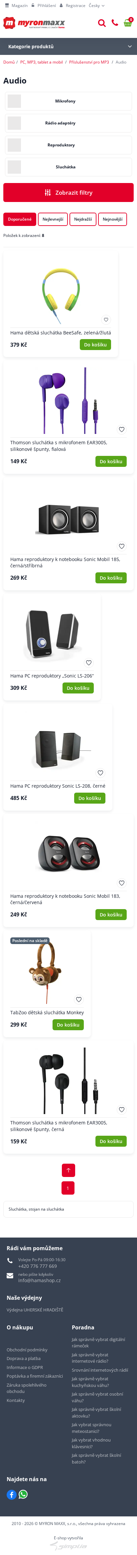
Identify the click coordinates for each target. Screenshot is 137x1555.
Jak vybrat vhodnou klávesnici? (91, 1443)
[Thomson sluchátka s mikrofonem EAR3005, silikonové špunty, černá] (68, 1097)
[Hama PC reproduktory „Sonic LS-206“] (52, 647)
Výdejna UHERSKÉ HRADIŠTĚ (35, 1310)
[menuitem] (16, 5)
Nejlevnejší (53, 219)
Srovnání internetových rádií (100, 1370)
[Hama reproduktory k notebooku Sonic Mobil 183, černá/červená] (68, 870)
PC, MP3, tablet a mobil (41, 62)
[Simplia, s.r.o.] (68, 1546)
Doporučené (20, 219)
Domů (9, 62)
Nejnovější (112, 219)
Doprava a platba (24, 1358)
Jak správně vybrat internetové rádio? (90, 1358)
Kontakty (16, 1400)
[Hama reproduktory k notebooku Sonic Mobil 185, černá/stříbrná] (68, 533)
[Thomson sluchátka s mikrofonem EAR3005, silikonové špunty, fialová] (68, 417)
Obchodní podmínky (27, 1350)
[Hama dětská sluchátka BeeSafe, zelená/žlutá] (60, 304)
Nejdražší (83, 219)
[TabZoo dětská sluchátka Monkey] (47, 983)
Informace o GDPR (25, 1367)
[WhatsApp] (23, 1495)
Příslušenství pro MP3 (89, 62)
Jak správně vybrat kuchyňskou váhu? (90, 1382)
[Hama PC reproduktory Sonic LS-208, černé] (57, 757)
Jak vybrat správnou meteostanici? (91, 1428)
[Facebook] (12, 1495)
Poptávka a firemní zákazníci (35, 1376)
